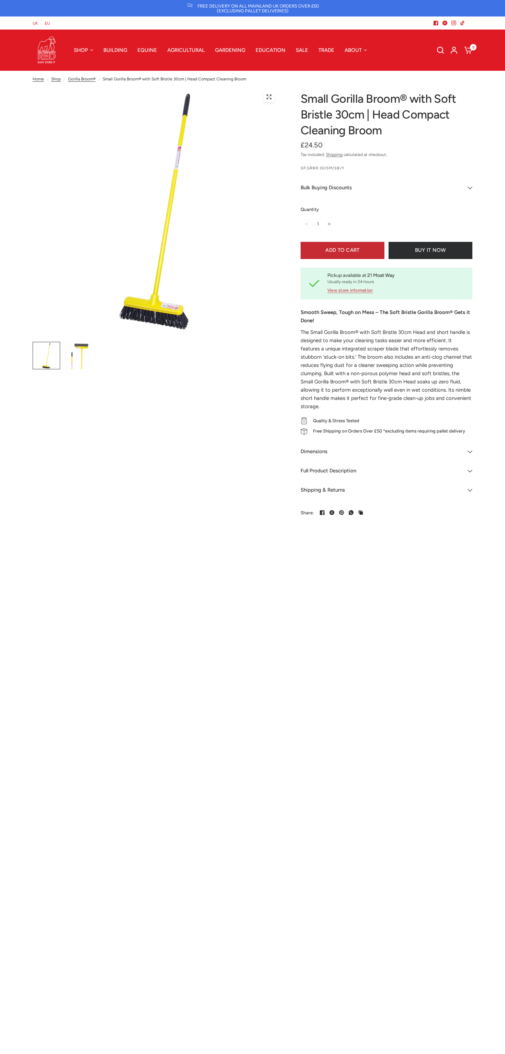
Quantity (310, 209)
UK (35, 23)
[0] (466, 50)
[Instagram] (453, 23)
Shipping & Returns (323, 490)
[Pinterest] (341, 512)
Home (38, 79)
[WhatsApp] (351, 512)
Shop (56, 79)
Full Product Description (328, 471)
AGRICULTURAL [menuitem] (186, 50)
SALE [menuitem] (302, 50)
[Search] (440, 50)
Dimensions (314, 451)
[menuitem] (37, 23)
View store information (350, 290)
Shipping (334, 154)
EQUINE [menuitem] (147, 50)
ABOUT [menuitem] (353, 50)
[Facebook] (435, 23)
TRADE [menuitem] (326, 50)
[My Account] (454, 50)
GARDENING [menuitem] (230, 50)
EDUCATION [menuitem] (270, 50)
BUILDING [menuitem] (115, 50)
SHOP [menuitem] (81, 50)
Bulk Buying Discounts (326, 187)
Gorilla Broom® (82, 79)
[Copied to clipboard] (361, 512)
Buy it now (430, 250)
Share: (307, 513)
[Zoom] (269, 97)
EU (47, 23)
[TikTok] (462, 23)
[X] (444, 23)
